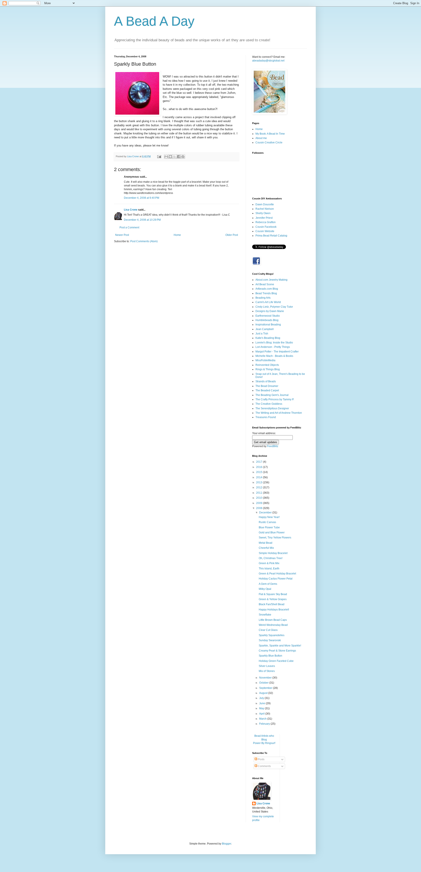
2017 (259, 461)
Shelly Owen (263, 213)
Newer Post (122, 235)
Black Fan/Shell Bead (271, 604)
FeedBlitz (272, 446)
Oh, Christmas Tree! (270, 558)
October (264, 682)
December (265, 512)
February (265, 723)
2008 (259, 508)
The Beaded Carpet (267, 390)
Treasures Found (265, 417)
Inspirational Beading (268, 324)
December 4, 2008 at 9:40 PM (141, 197)
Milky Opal (265, 588)
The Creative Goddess (268, 403)
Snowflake (265, 614)
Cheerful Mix (266, 547)
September (266, 688)
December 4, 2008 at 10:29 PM (142, 219)
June (262, 703)
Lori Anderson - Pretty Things (272, 346)
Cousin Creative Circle (268, 142)
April (262, 713)
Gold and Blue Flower (272, 532)
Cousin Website (264, 231)
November (265, 677)
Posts (260, 759)
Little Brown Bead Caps (273, 619)
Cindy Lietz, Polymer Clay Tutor (274, 306)
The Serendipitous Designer (272, 408)
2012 (259, 487)
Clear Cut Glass (268, 630)
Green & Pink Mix (269, 563)
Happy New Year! (269, 517)
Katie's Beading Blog (267, 337)
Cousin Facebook (266, 226)
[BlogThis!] (170, 156)
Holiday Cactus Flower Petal (276, 578)
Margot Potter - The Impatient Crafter (277, 351)
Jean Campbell (264, 329)
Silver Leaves (267, 666)
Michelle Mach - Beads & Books (274, 355)
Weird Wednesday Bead (273, 624)
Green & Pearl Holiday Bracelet (277, 573)
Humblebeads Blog (266, 320)
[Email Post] (159, 156)
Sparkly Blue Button (270, 655)
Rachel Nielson (264, 208)
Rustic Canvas (267, 522)
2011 (259, 492)
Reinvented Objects (267, 364)
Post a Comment (129, 227)
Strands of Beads (265, 381)
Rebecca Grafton (265, 222)
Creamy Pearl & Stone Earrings (277, 650)
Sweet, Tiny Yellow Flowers (275, 537)
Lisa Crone (130, 209)
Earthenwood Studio (267, 315)
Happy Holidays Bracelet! (274, 609)
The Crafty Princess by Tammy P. (274, 399)
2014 (259, 477)
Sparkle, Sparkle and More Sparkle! (280, 645)
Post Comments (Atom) (144, 241)
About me (261, 138)
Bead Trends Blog (266, 293)
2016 (259, 467)
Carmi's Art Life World (268, 302)
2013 (259, 482)
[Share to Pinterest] (183, 156)
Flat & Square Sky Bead (273, 594)
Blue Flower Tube (269, 527)
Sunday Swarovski (270, 640)
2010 (259, 497)
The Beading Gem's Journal (272, 395)
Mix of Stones (267, 671)
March (263, 718)
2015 (259, 472)
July (262, 698)
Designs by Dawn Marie (269, 311)
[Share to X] (174, 156)
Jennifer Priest (264, 217)
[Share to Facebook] (179, 156)
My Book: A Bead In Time (270, 133)
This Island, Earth (269, 568)
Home (177, 235)
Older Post (231, 235)
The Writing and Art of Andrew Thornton (278, 412)
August (263, 693)
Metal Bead (265, 542)
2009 (259, 503)
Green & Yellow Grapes (273, 599)
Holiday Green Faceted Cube (276, 661)
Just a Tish (261, 333)
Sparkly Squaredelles (271, 635)
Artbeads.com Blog (266, 288)
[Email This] (166, 156)
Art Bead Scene (264, 284)
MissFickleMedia (265, 360)
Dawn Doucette (264, 204)
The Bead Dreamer (266, 386)
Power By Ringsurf (264, 743)
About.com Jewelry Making (271, 279)
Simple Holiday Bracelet (273, 553)
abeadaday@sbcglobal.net (268, 60)
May (262, 708)
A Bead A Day (154, 21)
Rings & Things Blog (267, 369)
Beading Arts (263, 297)
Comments (264, 766)
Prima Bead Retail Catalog (271, 235)
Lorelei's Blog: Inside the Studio (274, 342)
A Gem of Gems (268, 583)
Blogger (226, 843)
